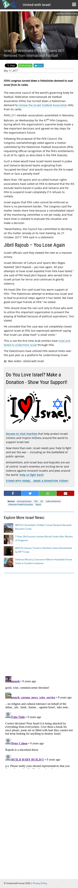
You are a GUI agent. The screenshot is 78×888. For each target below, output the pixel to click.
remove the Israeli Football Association (42, 105)
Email (39, 65)
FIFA (36, 501)
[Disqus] (39, 722)
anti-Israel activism (24, 501)
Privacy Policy (40, 883)
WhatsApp (26, 65)
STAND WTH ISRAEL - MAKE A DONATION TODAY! (37, 481)
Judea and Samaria (53, 501)
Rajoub (38, 504)
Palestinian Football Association (21, 504)
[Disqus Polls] (39, 624)
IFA (42, 501)
